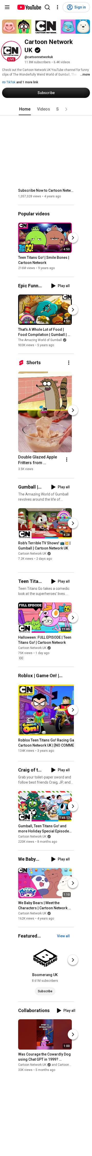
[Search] (47, 7)
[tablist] (46, 109)
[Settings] (57, 7)
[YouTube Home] (29, 7)
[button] (11, 51)
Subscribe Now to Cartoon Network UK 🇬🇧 (46, 190)
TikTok (10, 82)
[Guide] (7, 7)
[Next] (73, 238)
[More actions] (69, 362)
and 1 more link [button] (27, 82)
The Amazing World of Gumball (40, 340)
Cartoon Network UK (32, 553)
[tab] (25, 109)
